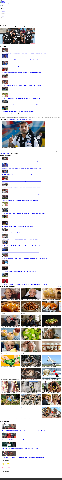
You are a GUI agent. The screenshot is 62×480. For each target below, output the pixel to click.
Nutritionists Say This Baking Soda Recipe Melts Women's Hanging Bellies (51, 299)
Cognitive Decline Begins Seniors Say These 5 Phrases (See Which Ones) (10, 299)
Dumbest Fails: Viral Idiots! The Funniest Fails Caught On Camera (51, 418)
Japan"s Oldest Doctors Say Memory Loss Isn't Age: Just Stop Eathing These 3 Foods (30, 299)
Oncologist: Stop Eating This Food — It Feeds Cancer (29, 379)
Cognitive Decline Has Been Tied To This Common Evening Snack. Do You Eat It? (10, 313)
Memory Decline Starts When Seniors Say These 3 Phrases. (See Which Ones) (30, 353)
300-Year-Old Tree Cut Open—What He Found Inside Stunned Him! (51, 392)
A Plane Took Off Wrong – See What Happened (49, 366)
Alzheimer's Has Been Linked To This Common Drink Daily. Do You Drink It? (31, 327)
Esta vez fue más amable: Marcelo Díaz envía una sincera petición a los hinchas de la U (19, 119)
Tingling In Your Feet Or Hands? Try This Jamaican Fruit (9, 392)
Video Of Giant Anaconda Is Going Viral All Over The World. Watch (30, 366)
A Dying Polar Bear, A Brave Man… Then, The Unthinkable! (50, 379)
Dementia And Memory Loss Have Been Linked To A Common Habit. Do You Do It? (10, 353)
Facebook (3, 11)
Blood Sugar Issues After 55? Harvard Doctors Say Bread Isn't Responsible (30, 313)
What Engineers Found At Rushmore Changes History (29, 392)
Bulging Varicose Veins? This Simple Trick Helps (8, 366)
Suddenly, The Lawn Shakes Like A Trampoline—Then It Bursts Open (10, 419)
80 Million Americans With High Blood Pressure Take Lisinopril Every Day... (10, 327)
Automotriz (3, 7)
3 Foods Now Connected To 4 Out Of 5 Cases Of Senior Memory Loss (51, 327)
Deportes (3, 8)
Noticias (3, 9)
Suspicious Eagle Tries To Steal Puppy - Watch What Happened (10, 379)
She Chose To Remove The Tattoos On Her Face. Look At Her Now (31, 418)
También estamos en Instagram (5, 153)
